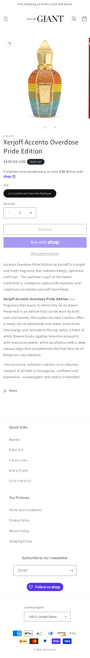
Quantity (9, 204)
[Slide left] (35, 127)
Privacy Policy (19, 520)
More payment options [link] (45, 253)
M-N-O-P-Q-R (18, 470)
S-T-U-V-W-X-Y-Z (20, 481)
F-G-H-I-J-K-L (18, 460)
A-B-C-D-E (16, 450)
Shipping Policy (20, 541)
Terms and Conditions (25, 510)
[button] (6, 19)
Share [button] (13, 390)
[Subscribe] (71, 570)
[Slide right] (55, 127)
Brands (14, 439)
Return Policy (19, 531)
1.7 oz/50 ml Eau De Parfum (32, 194)
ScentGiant (50, 649)
